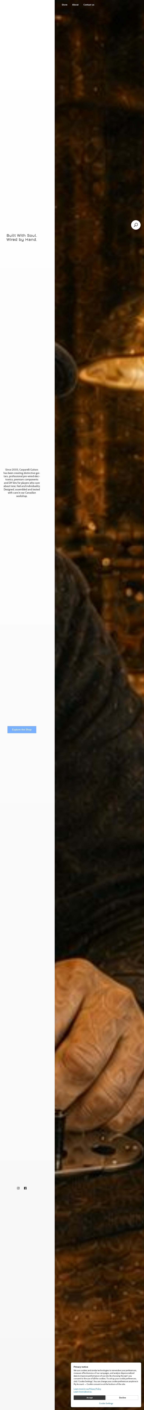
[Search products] (135, 224)
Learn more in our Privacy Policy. (87, 1389)
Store (64, 4)
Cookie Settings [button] (106, 1403)
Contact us (88, 4)
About (75, 4)
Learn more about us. (83, 1391)
